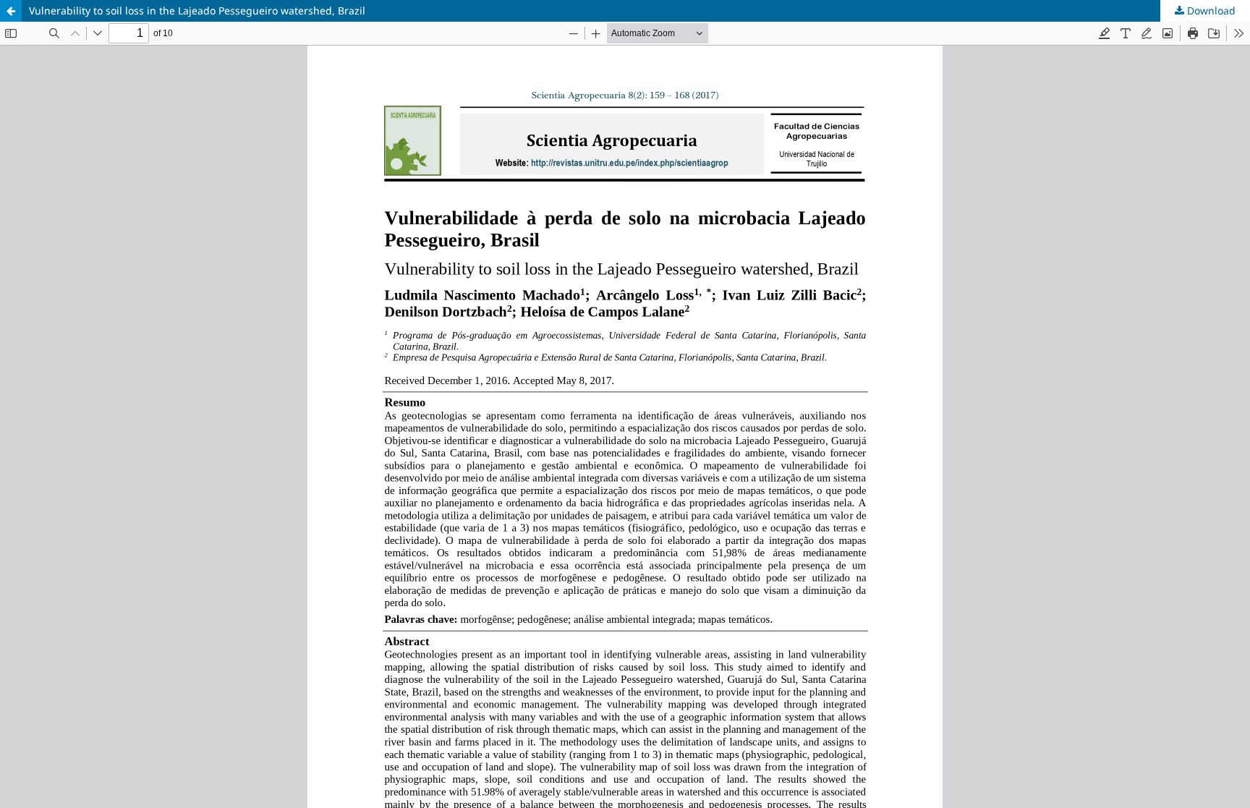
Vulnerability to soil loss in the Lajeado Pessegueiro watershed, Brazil (197, 10)
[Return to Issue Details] (11, 11)
